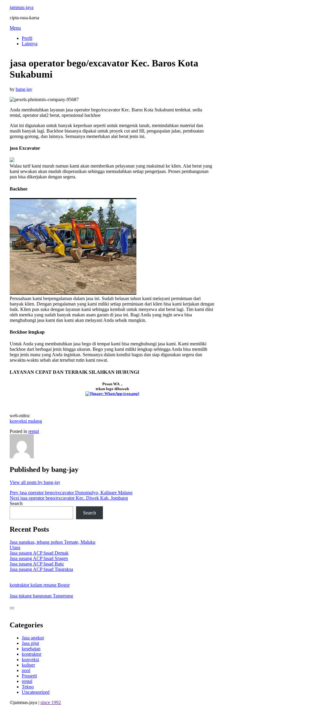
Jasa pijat (30, 643)
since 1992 (50, 702)
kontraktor (31, 654)
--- (12, 606)
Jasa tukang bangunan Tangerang (41, 595)
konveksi (30, 659)
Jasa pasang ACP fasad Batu (37, 563)
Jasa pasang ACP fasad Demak (39, 553)
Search (16, 503)
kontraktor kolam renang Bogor (40, 585)
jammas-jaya (21, 7)
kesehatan (31, 648)
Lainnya (29, 43)
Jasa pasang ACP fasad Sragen (39, 558)
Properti (29, 675)
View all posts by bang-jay (35, 482)
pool (26, 670)
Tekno (28, 686)
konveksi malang (26, 421)
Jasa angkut (33, 637)
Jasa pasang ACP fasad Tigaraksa (41, 569)
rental (33, 431)
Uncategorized (35, 692)
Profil (27, 38)
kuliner (28, 665)
